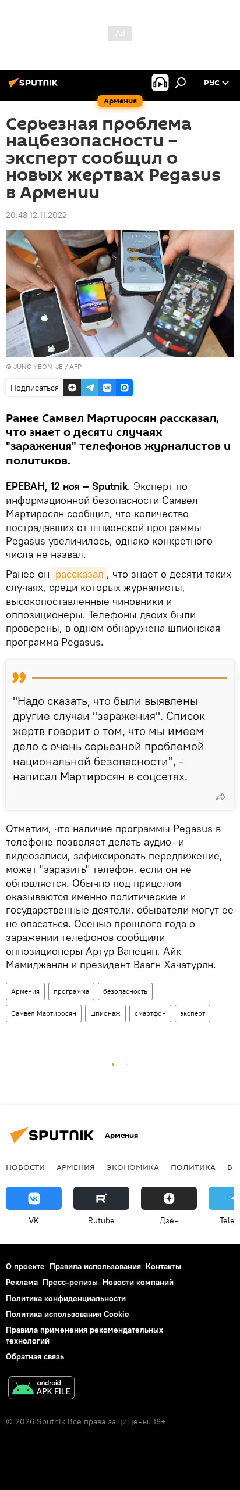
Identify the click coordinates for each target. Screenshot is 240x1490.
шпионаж (105, 1013)
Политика (193, 1167)
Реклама (22, 1282)
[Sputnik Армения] (35, 87)
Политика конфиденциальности (66, 1298)
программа (71, 991)
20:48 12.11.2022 (36, 215)
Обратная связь (35, 1356)
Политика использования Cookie (67, 1314)
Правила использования (95, 1266)
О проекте (25, 1266)
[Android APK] (41, 1389)
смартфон (150, 1013)
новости (25, 1167)
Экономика (133, 1167)
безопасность (125, 991)
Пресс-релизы (70, 1282)
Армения (25, 991)
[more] (220, 796)
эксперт (192, 1013)
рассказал (79, 574)
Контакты (163, 1266)
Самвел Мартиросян (43, 1013)
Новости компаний (138, 1282)
